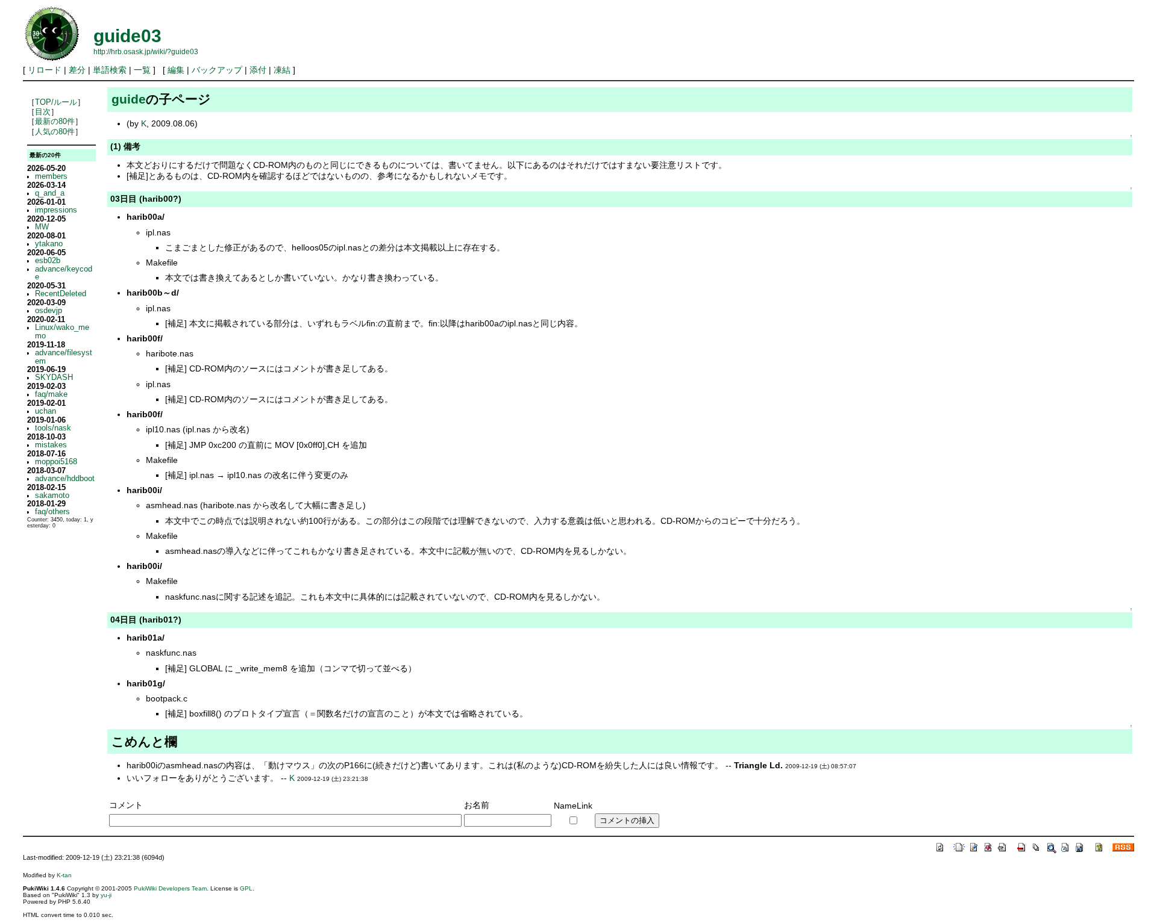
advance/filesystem (63, 357)
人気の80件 (55, 132)
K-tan (64, 875)
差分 (77, 70)
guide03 (127, 36)
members (51, 176)
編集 (176, 70)
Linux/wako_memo (62, 331)
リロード (44, 70)
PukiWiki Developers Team (170, 888)
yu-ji (106, 895)
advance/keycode (63, 273)
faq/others (52, 512)
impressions (56, 210)
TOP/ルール (56, 102)
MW (42, 227)
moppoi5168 (56, 462)
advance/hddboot (65, 478)
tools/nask (53, 428)
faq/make (51, 394)
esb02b (47, 260)
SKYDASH (54, 377)
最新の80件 (55, 121)
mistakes (51, 445)
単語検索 (110, 70)
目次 (43, 112)
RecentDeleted (60, 294)
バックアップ (217, 70)
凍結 (282, 70)
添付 (257, 70)
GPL (246, 888)
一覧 (142, 70)
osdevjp (48, 310)
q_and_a (49, 193)
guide (128, 99)
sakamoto (52, 495)
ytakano (49, 244)
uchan (45, 411)
